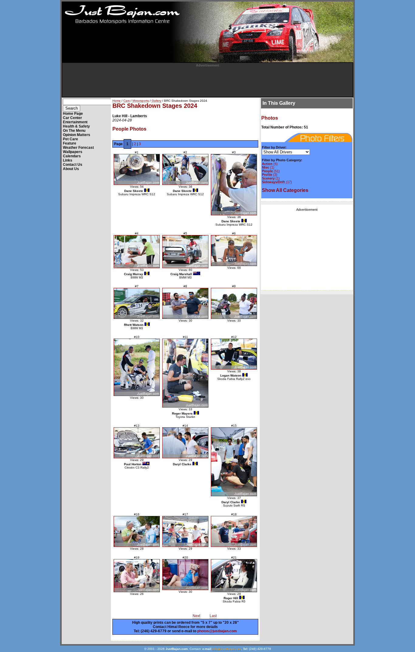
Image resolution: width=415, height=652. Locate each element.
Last (213, 616)
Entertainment (75, 122)
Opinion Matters (76, 135)
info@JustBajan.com (226, 648)
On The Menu (74, 130)
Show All (285, 190)
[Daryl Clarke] (185, 442)
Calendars (72, 156)
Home (116, 100)
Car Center (72, 118)
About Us (71, 169)
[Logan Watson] (234, 354)
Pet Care (70, 139)
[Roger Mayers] (185, 373)
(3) (269, 174)
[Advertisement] (207, 80)
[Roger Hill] (234, 575)
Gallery (156, 100)
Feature (69, 143)
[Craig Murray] (137, 251)
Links (67, 160)
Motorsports (140, 100)
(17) (277, 182)
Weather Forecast (78, 147)
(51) (271, 171)
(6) (270, 164)
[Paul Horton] (137, 442)
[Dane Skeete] (137, 169)
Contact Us (72, 164)
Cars (126, 100)
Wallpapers (72, 152)
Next (196, 616)
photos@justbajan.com (217, 631)
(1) (268, 167)
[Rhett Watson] (137, 303)
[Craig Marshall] (185, 251)
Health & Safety (76, 126)
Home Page (73, 113)
